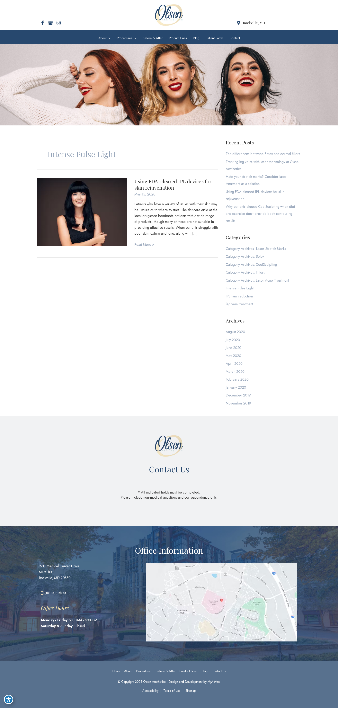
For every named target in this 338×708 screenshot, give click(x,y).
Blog (204, 671)
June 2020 (233, 347)
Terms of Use (172, 690)
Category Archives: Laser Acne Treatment (257, 280)
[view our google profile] (50, 22)
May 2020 (233, 355)
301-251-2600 (55, 592)
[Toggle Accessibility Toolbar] (8, 699)
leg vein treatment (239, 304)
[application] (108, 38)
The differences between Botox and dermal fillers (263, 153)
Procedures (144, 671)
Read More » (144, 245)
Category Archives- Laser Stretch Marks (256, 248)
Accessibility (150, 690)
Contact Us (218, 671)
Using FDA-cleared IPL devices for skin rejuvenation (172, 184)
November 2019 (238, 403)
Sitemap (190, 690)
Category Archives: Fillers (245, 272)
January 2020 (236, 387)
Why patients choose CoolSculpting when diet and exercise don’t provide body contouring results (260, 213)
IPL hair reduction (239, 296)
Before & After (165, 671)
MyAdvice (213, 681)
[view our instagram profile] (58, 22)
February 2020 (237, 379)
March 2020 (235, 371)
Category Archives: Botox (245, 256)
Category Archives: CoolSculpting (251, 264)
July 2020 (233, 339)
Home (116, 671)
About (128, 671)
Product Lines (188, 671)
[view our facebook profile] (42, 22)
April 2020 (234, 363)
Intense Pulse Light (240, 288)
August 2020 (235, 331)
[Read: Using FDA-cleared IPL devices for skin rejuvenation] (82, 211)
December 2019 (238, 395)
